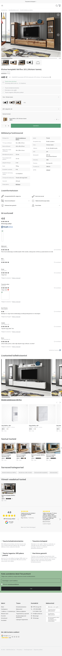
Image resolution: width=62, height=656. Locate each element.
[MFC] (49, 155)
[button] (31, 1)
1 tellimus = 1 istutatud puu (8, 611)
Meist (2, 607)
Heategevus (4, 609)
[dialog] (15, 82)
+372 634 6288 (37, 609)
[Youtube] (54, 649)
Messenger (36, 616)
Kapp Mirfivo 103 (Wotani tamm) (17, 118)
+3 (41, 458)
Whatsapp (36, 618)
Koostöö (3, 616)
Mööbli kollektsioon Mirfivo (26, 10)
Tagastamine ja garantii (22, 613)
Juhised (48, 170)
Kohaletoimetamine (21, 607)
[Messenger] (56, 649)
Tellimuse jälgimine (21, 611)
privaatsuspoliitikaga (13, 584)
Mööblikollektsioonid (14, 10)
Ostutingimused (28, 649)
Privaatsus (19, 649)
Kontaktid (3, 620)
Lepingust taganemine (22, 619)
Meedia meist (4, 613)
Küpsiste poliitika (38, 649)
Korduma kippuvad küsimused (21, 616)
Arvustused (4, 618)
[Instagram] (51, 649)
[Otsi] (56, 5)
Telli (31, 588)
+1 (56, 458)
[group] (28, 518)
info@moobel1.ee (37, 613)
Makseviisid (19, 609)
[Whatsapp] (59, 649)
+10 (12, 498)
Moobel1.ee (4, 10)
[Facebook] (48, 649)
